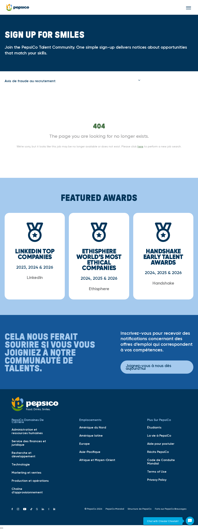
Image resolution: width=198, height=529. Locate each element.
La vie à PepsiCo (159, 435)
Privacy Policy (156, 479)
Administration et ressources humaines (27, 431)
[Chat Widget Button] (190, 521)
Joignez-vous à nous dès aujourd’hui (148, 367)
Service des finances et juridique (29, 442)
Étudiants (154, 427)
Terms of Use (156, 471)
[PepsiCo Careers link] (17, 7)
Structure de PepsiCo (139, 509)
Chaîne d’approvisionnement (27, 490)
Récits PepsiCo (158, 451)
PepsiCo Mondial (115, 509)
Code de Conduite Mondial (161, 461)
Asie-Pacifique (89, 451)
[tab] (72, 81)
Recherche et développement (23, 454)
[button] (72, 81)
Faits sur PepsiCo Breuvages (170, 509)
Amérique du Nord (92, 427)
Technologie (21, 464)
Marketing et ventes (26, 472)
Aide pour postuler (160, 443)
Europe (84, 443)
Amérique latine (91, 435)
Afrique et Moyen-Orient (97, 460)
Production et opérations (30, 480)
